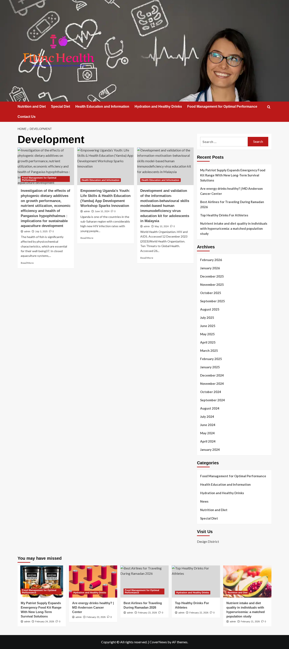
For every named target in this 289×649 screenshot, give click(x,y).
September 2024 (212, 400)
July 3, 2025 (41, 231)
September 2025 (212, 301)
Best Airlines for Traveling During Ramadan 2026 (232, 204)
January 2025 (210, 367)
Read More (27, 262)
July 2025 (207, 317)
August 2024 (209, 408)
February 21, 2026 (250, 621)
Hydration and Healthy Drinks (158, 106)
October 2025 (210, 293)
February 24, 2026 (44, 621)
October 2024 (210, 392)
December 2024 (212, 375)
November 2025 (212, 284)
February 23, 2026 (96, 617)
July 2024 (207, 416)
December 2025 (212, 276)
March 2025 (209, 350)
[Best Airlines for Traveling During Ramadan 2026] (144, 581)
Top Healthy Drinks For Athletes (224, 215)
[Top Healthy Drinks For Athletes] (196, 581)
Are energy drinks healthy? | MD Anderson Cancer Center (231, 191)
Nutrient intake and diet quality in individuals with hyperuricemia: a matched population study (233, 228)
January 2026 (210, 268)
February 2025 (211, 359)
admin (27, 231)
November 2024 (212, 383)
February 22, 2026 (198, 612)
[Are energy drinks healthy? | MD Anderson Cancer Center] (93, 581)
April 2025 (208, 342)
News (204, 501)
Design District (208, 541)
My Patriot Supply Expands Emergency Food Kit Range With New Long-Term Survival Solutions (232, 175)
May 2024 (207, 433)
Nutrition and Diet (32, 106)
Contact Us (27, 116)
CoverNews (158, 642)
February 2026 (211, 260)
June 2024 (207, 425)
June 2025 (207, 326)
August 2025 (209, 309)
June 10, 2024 (102, 211)
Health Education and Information (102, 106)
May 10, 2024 (162, 226)
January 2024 (210, 449)
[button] (268, 107)
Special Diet (60, 106)
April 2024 (208, 441)
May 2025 (207, 334)
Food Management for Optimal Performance (222, 106)
